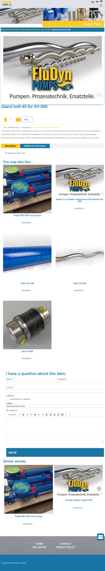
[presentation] (14, 414)
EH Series (57, 127)
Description (10, 145)
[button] (14, 414)
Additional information (35, 145)
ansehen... (27, 222)
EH (44, 127)
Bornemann (37, 127)
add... (27, 119)
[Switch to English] (92, 2)
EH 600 (49, 127)
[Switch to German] (96, 2)
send (12, 452)
